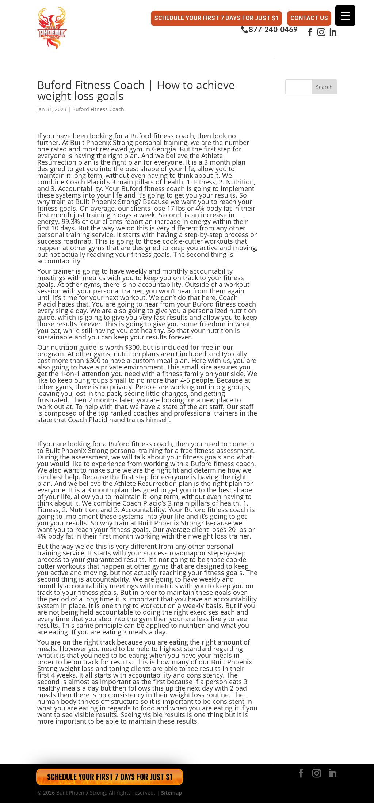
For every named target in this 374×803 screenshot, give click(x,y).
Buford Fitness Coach (98, 109)
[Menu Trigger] (345, 15)
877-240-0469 (273, 29)
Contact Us (309, 18)
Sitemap (171, 792)
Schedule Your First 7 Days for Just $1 (216, 18)
